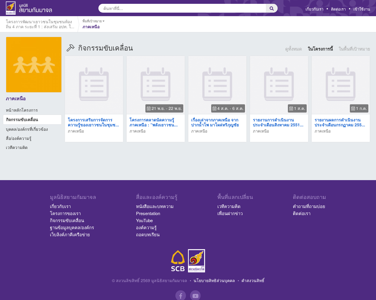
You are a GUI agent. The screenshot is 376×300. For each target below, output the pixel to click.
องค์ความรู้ (146, 227)
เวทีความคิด (17, 147)
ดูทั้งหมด (293, 49)
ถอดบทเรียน (148, 234)
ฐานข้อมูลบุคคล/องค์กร (72, 227)
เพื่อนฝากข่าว (230, 213)
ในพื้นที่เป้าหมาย (354, 49)
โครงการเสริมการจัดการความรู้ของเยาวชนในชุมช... (93, 122)
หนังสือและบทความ (155, 206)
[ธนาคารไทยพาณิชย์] (178, 260)
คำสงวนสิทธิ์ (252, 280)
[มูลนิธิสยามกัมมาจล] (196, 260)
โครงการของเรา (65, 213)
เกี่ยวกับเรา (314, 9)
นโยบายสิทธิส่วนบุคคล (214, 280)
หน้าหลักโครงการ (22, 110)
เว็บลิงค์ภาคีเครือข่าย (70, 234)
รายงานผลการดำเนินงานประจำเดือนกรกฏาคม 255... (340, 122)
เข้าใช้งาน (361, 9)
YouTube (144, 220)
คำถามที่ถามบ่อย (309, 206)
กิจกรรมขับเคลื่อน (22, 119)
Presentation (148, 213)
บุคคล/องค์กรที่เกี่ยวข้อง (27, 129)
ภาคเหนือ (76, 131)
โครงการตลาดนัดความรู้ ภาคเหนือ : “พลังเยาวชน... (154, 122)
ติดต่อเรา (338, 9)
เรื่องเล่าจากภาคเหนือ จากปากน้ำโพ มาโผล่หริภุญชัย (215, 122)
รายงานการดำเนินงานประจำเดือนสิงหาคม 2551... (278, 122)
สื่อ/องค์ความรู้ (18, 138)
